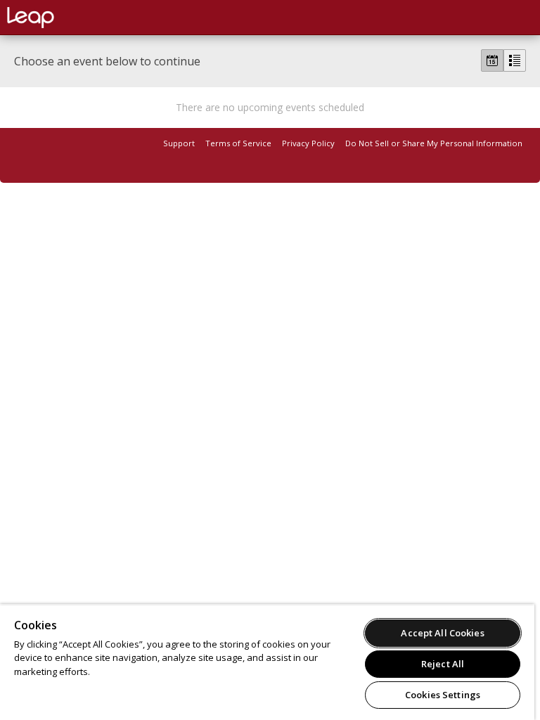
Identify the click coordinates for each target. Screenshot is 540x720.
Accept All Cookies (442, 632)
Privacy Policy (308, 143)
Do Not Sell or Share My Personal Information (433, 143)
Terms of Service (238, 143)
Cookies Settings (442, 694)
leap (77, 17)
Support (179, 143)
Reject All (442, 663)
